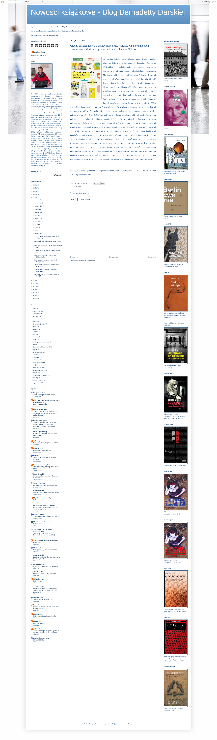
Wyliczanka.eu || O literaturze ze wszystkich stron (43, 530)
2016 (34, 296)
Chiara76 (36, 456)
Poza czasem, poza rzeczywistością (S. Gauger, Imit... (45, 261)
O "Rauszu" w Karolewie (40, 500)
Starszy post (152, 257)
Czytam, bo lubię (38, 555)
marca (37, 227)
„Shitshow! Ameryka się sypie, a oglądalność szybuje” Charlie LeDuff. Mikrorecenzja (46, 631)
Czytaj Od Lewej (38, 514)
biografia (35, 316)
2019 (34, 286)
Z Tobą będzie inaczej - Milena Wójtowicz (45, 566)
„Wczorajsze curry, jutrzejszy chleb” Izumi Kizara (45, 467)
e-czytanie (35, 332)
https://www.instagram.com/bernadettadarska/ (69, 31)
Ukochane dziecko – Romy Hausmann (44, 573)
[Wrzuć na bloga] (97, 183)
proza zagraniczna (38, 370)
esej (34, 334)
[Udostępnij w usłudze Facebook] (101, 183)
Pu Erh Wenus (37, 581)
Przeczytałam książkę (40, 409)
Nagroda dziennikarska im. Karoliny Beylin (46, 492)
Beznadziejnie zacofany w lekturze (44, 505)
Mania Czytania (38, 548)
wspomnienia (36, 383)
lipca (36, 215)
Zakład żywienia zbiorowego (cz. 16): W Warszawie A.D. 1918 (45, 508)
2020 (34, 283)
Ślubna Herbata (38, 579)
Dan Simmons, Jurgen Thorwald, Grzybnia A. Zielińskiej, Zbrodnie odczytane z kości (46, 558)
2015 (34, 299)
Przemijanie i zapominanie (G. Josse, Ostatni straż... (47, 242)
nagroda (35, 349)
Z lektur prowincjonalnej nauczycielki (45, 540)
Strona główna (113, 257)
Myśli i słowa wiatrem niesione (43, 522)
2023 (34, 194)
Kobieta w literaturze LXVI (41, 623)
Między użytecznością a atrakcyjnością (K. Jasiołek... (47, 275)
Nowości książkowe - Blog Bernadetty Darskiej (108, 12)
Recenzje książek (38, 564)
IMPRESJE (37, 621)
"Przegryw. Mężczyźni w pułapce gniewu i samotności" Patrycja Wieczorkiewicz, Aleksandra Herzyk (45, 413)
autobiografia (36, 311)
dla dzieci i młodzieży (39, 324)
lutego (37, 230)
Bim (109, 724)
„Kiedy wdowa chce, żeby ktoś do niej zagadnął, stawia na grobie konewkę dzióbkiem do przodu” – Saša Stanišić (44, 424)
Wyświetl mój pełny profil (38, 55)
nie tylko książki (37, 352)
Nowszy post (74, 257)
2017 (34, 293)
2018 (34, 289)
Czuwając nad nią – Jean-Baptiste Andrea (45, 550)
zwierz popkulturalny (40, 432)
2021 (34, 280)
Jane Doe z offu (38, 572)
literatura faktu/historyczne (40, 347)
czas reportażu (37, 319)
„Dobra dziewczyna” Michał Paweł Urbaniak (46, 516)
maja (36, 221)
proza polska (36, 367)
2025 (34, 188)
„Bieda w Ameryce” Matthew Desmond (44, 395)
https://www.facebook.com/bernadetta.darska (77, 27)
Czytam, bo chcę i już (40, 421)
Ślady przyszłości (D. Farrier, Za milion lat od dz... (48, 246)
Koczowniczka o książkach (41, 465)
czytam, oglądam (38, 441)
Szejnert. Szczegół (38, 380)
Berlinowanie (36, 314)
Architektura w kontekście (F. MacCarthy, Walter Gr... (46, 237)
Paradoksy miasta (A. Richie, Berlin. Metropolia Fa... (45, 256)
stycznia (37, 233)
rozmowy (35, 378)
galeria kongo (37, 614)
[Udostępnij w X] (99, 183)
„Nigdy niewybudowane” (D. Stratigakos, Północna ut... (46, 265)
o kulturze (78, 186)
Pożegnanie (36, 542)
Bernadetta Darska (39, 52)
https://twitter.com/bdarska (49, 35)
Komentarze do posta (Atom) (86, 261)
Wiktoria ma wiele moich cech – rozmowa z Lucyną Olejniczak (46, 607)
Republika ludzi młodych (40, 375)
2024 (34, 191)
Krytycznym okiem (39, 393)
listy (34, 344)
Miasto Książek (38, 597)
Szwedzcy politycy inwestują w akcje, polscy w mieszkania (46, 477)
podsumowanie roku (39, 362)
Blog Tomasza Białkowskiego (42, 498)
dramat (35, 326)
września (37, 209)
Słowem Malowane (39, 483)
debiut (34, 321)
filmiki (34, 339)
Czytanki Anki (38, 448)
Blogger (130, 724)
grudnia (37, 200)
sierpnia (37, 212)
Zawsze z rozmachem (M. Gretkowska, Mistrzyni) (46, 270)
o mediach (36, 360)
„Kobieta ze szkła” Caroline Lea (42, 599)
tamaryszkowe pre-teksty (41, 638)
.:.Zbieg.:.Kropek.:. (39, 586)
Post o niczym (37, 524)
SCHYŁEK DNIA (38, 640)
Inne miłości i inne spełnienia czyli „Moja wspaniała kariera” (45, 434)
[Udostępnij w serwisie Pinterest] (104, 183)
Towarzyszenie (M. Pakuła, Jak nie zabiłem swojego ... (47, 251)
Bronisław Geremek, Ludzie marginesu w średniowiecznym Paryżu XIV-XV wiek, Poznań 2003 (45, 590)
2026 (34, 185)
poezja (34, 365)
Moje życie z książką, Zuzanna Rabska (44, 616)
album (34, 308)
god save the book (39, 629)
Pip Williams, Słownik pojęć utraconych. (45, 485)
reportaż (35, 372)
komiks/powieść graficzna (40, 342)
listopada (37, 203)
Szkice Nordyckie (38, 474)
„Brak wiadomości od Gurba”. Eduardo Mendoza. (44, 458)
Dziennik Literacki (39, 605)
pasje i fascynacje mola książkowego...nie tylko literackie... (46, 401)
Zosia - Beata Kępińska (40, 404)
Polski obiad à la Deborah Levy (42, 450)
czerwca (37, 218)
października (38, 206)
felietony (35, 337)
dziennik (35, 329)
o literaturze (36, 357)
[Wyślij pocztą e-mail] (94, 183)
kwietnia (37, 224)
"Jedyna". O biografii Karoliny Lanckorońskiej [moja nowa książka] (44, 534)
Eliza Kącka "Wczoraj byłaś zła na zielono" (46, 443)
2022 (34, 197)
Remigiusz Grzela (38, 491)
